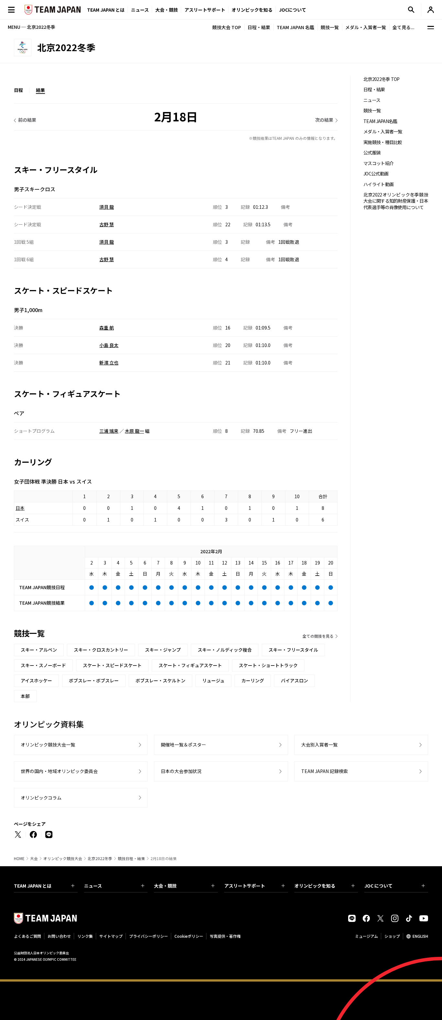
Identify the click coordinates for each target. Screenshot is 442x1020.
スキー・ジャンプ (163, 649)
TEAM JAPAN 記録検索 (324, 771)
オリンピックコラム (41, 797)
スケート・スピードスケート (112, 665)
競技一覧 (330, 27)
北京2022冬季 (100, 858)
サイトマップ (111, 936)
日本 (20, 508)
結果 (40, 90)
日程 (18, 90)
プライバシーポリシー (148, 936)
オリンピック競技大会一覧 (48, 744)
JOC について (378, 885)
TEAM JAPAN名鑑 (380, 121)
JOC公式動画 (375, 174)
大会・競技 (165, 885)
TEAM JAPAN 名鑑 (295, 27)
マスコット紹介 (378, 163)
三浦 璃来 (108, 431)
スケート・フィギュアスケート (190, 665)
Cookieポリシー (188, 936)
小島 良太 (108, 345)
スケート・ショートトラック (268, 665)
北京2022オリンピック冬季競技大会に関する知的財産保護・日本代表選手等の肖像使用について (395, 201)
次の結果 (324, 120)
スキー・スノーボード (43, 665)
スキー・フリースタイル (293, 649)
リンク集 (85, 936)
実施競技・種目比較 (382, 142)
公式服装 (372, 153)
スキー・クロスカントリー (101, 649)
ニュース (140, 9)
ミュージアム (366, 936)
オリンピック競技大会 (62, 858)
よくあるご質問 (27, 936)
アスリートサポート (204, 9)
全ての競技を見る (318, 636)
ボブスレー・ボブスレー (94, 680)
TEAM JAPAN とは (32, 885)
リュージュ (213, 680)
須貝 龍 (106, 207)
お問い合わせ (59, 936)
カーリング (252, 680)
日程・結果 (259, 27)
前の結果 (27, 120)
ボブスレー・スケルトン (160, 680)
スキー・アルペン (39, 649)
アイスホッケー (36, 680)
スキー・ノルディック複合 (225, 649)
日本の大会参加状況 (181, 771)
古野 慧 (106, 224)
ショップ (392, 936)
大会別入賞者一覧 (319, 744)
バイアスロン (294, 680)
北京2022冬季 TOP (381, 79)
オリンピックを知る (252, 9)
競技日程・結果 (131, 858)
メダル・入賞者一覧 (365, 27)
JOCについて (292, 9)
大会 (34, 858)
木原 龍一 (134, 431)
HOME (19, 858)
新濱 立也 (108, 362)
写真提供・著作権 (225, 936)
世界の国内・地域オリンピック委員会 (59, 771)
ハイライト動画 (378, 184)
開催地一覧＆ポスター (183, 744)
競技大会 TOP (226, 27)
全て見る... (403, 27)
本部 (25, 696)
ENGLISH (420, 936)
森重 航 (106, 327)
